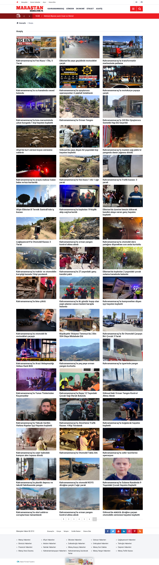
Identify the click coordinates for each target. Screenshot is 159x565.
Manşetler (24, 2)
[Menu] (133, 9)
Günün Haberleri (35, 2)
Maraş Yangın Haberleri (101, 551)
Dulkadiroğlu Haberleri (76, 543)
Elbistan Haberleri (75, 540)
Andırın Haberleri (49, 543)
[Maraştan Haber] (29, 9)
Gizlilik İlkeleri (76, 531)
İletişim (66, 531)
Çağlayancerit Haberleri (126, 540)
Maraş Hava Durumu (25, 551)
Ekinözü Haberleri (25, 543)
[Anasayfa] (17, 2)
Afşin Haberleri (49, 540)
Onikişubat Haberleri (100, 543)
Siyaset (90, 9)
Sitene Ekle (52, 2)
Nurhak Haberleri (49, 547)
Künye (59, 531)
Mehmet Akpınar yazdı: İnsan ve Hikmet (59, 16)
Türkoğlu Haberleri (125, 543)
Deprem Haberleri (124, 547)
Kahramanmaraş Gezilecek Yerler (78, 552)
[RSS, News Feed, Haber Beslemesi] (140, 531)
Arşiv (44, 2)
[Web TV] (136, 2)
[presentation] (24, 16)
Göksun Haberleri (99, 540)
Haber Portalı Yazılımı (27, 562)
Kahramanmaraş (56, 9)
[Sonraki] (95, 519)
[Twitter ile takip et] (113, 531)
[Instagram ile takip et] (129, 531)
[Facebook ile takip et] (107, 531)
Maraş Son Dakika (100, 547)
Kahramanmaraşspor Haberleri (54, 551)
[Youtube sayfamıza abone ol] (118, 531)
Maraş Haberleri (24, 540)
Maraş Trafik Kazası (125, 551)
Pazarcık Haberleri (25, 547)
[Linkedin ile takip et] (124, 531)
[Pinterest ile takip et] (134, 531)
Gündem (70, 9)
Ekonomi (80, 9)
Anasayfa (50, 531)
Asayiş (99, 9)
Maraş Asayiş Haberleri (77, 547)
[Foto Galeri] (141, 2)
